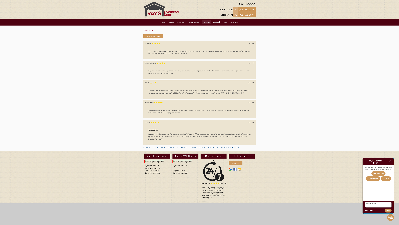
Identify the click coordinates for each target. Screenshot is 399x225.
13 (171, 147)
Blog (225, 22)
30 (208, 147)
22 (190, 147)
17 (179, 147)
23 (193, 147)
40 (230, 147)
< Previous (147, 147)
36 (222, 147)
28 (204, 147)
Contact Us (234, 22)
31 (211, 147)
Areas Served (194, 22)
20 (186, 147)
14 (173, 147)
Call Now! (386, 178)
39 (228, 147)
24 (195, 147)
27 (202, 147)
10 (164, 147)
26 (199, 147)
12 (169, 147)
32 (213, 147)
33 (215, 147)
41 (232, 147)
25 (197, 147)
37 (224, 147)
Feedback (216, 22)
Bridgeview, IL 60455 (179, 171)
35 (219, 147)
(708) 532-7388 (246, 9)
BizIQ (366, 210)
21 (188, 147)
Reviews (207, 22)
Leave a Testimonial (153, 36)
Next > (236, 147)
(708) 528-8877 (246, 14)
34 (217, 147)
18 (182, 147)
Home (163, 22)
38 (226, 147)
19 (184, 147)
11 (166, 147)
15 (175, 147)
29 (206, 147)
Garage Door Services (177, 22)
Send (388, 210)
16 (177, 147)
